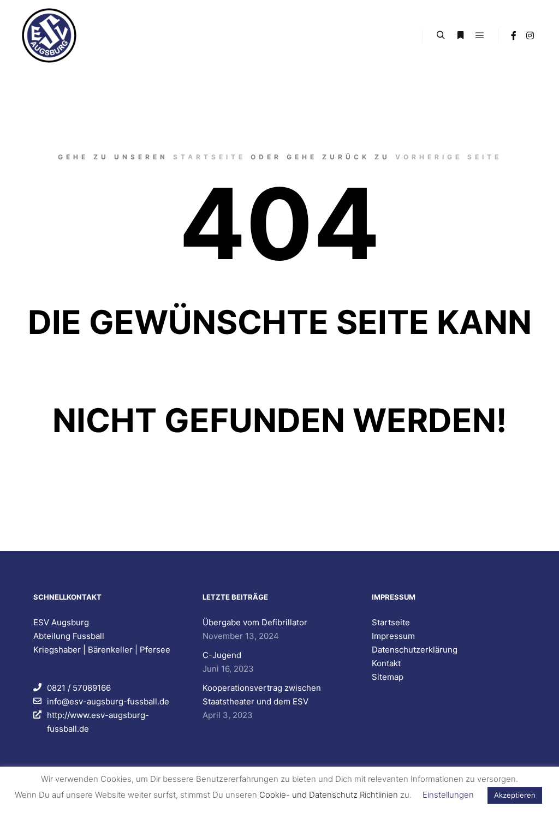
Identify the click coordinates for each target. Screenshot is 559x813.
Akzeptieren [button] (515, 795)
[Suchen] (440, 35)
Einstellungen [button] (448, 795)
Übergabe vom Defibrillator (255, 622)
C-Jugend (222, 655)
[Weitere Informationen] (460, 35)
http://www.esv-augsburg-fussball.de (98, 722)
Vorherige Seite (448, 157)
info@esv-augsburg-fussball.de (108, 701)
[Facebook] (514, 35)
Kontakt (386, 663)
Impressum (393, 636)
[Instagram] (530, 35)
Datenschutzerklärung (414, 649)
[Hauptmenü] (480, 35)
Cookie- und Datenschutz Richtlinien (328, 795)
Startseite (209, 157)
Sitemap (387, 677)
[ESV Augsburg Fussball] (49, 35)
